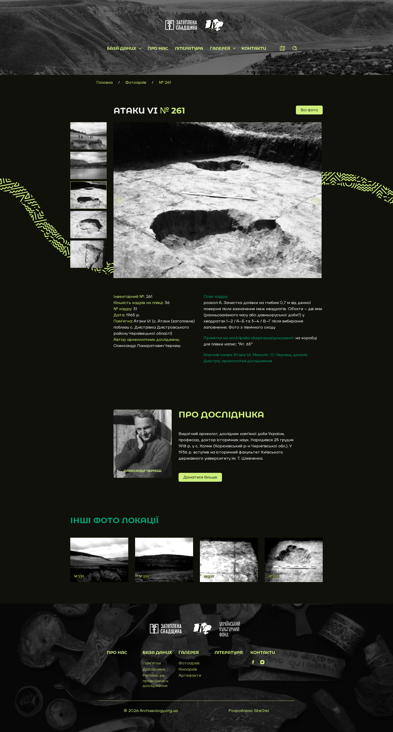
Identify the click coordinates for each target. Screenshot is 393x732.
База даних (121, 48)
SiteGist (261, 710)
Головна (104, 82)
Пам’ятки (152, 663)
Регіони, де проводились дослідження (156, 680)
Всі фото (309, 110)
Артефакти (190, 675)
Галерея (220, 48)
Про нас (158, 48)
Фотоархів (136, 82)
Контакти (254, 48)
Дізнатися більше (200, 477)
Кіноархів (188, 669)
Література (189, 48)
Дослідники (154, 669)
